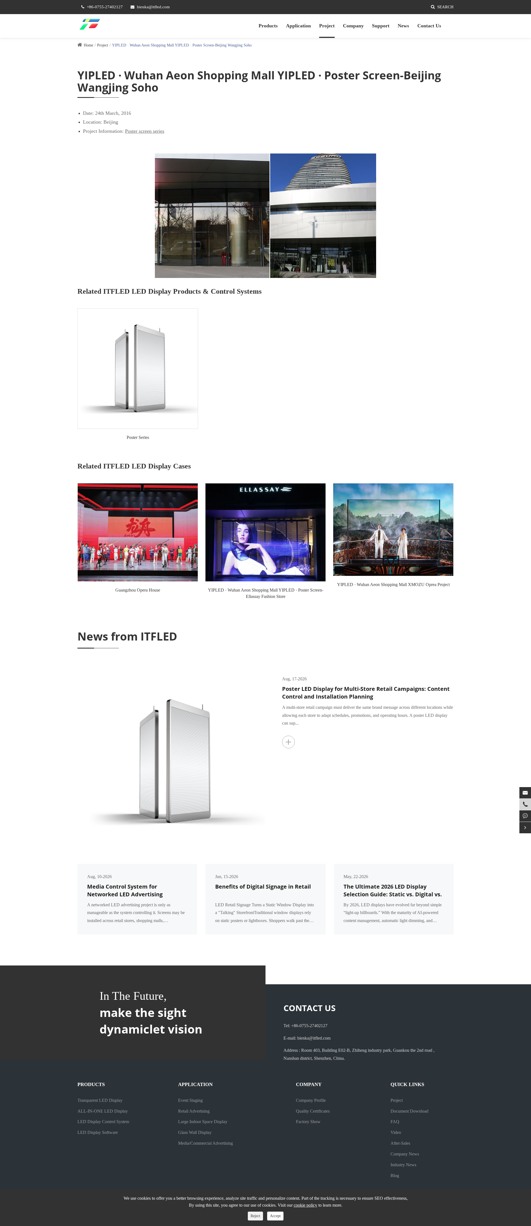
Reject (255, 1216)
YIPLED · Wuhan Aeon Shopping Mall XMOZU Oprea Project (393, 584)
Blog (395, 1175)
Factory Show (308, 1121)
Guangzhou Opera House (137, 590)
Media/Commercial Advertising (205, 1143)
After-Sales (400, 1143)
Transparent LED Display (100, 1100)
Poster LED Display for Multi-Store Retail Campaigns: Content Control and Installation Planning (366, 693)
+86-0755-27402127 (105, 7)
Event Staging (190, 1100)
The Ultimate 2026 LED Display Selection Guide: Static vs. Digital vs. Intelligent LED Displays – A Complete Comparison (392, 890)
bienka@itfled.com (153, 7)
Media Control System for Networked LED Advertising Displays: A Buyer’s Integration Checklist (129, 890)
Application (298, 25)
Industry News (403, 1164)
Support (380, 25)
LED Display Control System (103, 1121)
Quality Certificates (313, 1111)
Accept (275, 1216)
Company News (405, 1154)
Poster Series (138, 437)
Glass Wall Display (195, 1132)
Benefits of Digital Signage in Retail (263, 886)
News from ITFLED (127, 636)
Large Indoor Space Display (202, 1121)
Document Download (409, 1111)
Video (396, 1132)
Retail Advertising (194, 1111)
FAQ (395, 1121)
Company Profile (311, 1100)
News (403, 25)
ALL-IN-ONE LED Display (102, 1111)
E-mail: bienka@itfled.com (306, 1038)
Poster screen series (144, 131)
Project (327, 25)
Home (88, 45)
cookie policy (305, 1205)
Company (353, 25)
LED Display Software (97, 1132)
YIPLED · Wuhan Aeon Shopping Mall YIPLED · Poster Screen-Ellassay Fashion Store (265, 593)
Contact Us (429, 25)
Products (268, 25)
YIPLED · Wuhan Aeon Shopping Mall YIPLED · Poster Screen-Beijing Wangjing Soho (182, 45)
